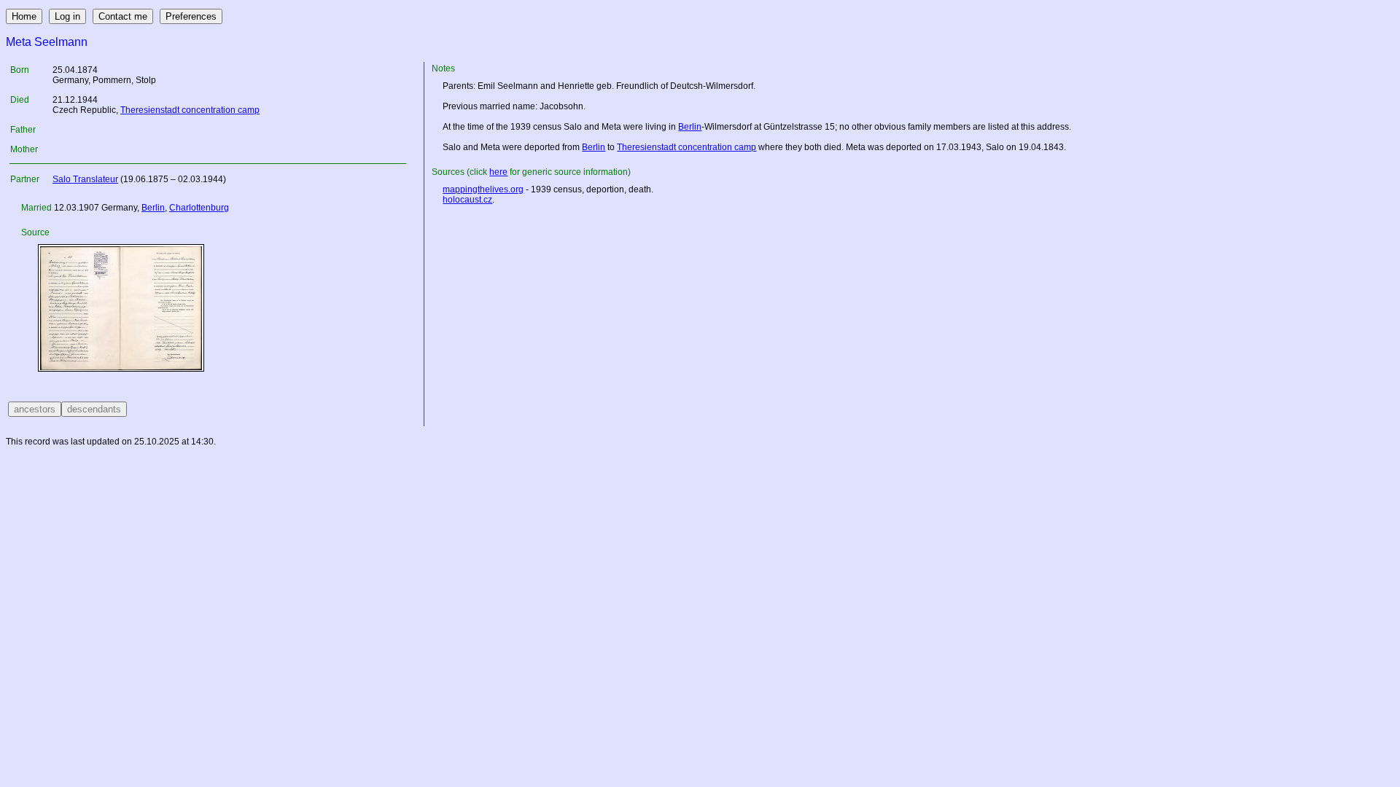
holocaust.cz (467, 200)
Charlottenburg (199, 208)
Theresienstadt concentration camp (190, 110)
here (498, 172)
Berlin (153, 208)
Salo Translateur (85, 179)
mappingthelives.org (483, 189)
